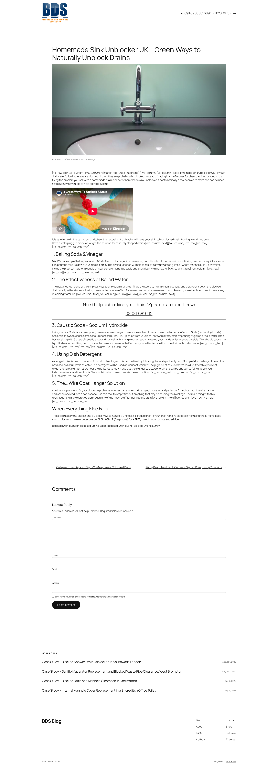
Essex (102, 425)
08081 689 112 (204, 13)
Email (55, 569)
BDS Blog (51, 721)
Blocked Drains (90, 425)
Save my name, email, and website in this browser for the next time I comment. (90, 596)
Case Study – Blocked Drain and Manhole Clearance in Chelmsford (89, 681)
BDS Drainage (89, 159)
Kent (129, 425)
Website (55, 583)
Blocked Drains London (65, 425)
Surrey (155, 425)
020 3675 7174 (226, 13)
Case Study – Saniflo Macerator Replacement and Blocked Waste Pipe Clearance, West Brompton (112, 671)
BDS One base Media (71, 159)
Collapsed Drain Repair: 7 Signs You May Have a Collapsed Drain (93, 467)
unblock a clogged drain (137, 415)
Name (55, 555)
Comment (57, 517)
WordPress (231, 761)
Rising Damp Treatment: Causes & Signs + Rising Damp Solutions (184, 467)
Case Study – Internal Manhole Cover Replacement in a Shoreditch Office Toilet (99, 690)
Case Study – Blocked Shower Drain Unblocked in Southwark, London (91, 662)
